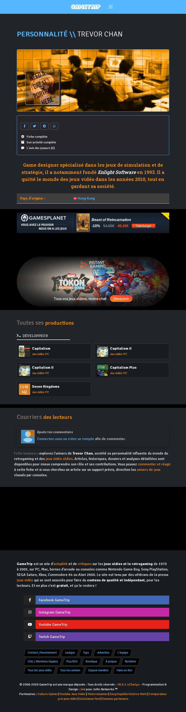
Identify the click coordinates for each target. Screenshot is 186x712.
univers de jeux (148, 469)
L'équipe (122, 652)
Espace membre (98, 670)
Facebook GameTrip (54, 600)
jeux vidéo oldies (59, 459)
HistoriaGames (98, 694)
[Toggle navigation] (110, 7)
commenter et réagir (154, 464)
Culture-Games (47, 694)
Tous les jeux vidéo (40, 670)
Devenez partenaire (115, 699)
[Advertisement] (93, 245)
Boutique (91, 661)
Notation (130, 661)
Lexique (70, 652)
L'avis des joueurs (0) (41, 148)
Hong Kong (86, 198)
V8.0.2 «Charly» (128, 684)
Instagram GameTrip (54, 612)
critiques (85, 564)
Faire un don (124, 670)
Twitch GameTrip (52, 637)
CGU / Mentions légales (43, 661)
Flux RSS (72, 661)
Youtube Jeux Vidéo (73, 694)
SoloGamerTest (89, 699)
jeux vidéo (25, 580)
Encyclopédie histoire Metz (128, 694)
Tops (86, 652)
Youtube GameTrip (53, 624)
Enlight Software (117, 172)
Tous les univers (70, 670)
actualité (61, 564)
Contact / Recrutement (42, 652)
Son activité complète (41, 142)
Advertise (103, 652)
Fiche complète (37, 137)
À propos (111, 661)
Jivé (82, 689)
